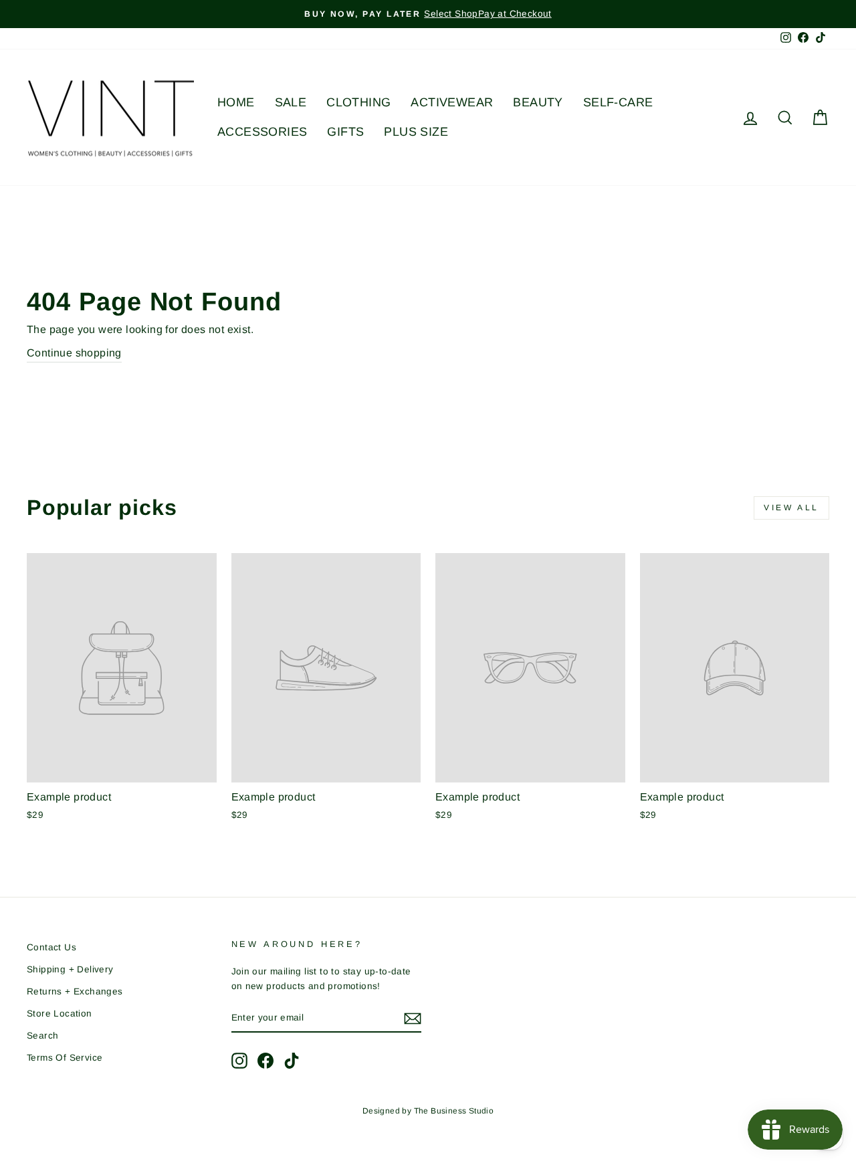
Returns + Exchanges (75, 991)
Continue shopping (74, 352)
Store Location (59, 1014)
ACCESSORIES (262, 131)
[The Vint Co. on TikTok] (292, 1061)
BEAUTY (537, 102)
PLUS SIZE (416, 131)
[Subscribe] (412, 1018)
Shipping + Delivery (70, 969)
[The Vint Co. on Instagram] (239, 1061)
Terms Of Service (64, 1058)
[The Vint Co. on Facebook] (265, 1061)
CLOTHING (358, 102)
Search (42, 1036)
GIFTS (345, 131)
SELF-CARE (618, 102)
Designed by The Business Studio (428, 1111)
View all (791, 507)
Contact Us (51, 947)
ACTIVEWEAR (452, 102)
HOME (236, 102)
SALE (291, 102)
